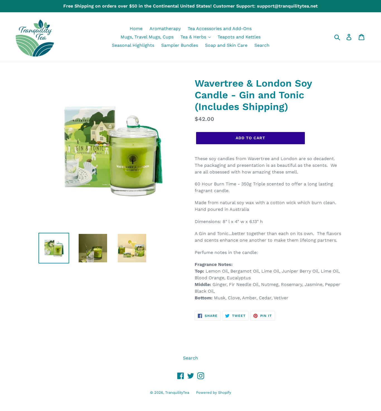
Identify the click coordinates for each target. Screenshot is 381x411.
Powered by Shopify (213, 392)
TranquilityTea (177, 392)
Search (190, 358)
